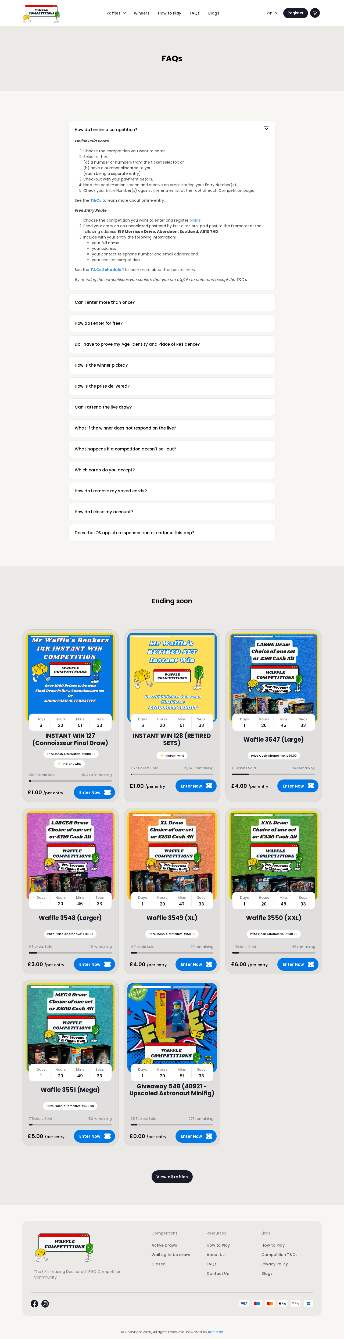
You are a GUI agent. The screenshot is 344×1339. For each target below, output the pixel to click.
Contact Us (218, 1273)
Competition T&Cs (279, 1254)
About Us (216, 1254)
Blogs (213, 13)
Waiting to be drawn (172, 1254)
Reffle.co (215, 1331)
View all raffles (172, 1177)
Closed (159, 1264)
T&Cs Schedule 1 (107, 269)
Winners (141, 13)
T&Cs (95, 200)
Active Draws (164, 1245)
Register (296, 13)
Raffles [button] (113, 13)
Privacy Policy (274, 1264)
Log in (271, 13)
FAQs (195, 13)
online (195, 220)
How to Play (169, 13)
